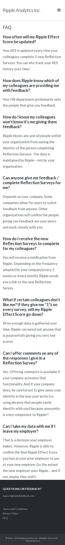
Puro (37, 540)
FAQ (5, 517)
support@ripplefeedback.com (18, 495)
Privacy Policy (10, 513)
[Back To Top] (56, 536)
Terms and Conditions (15, 508)
